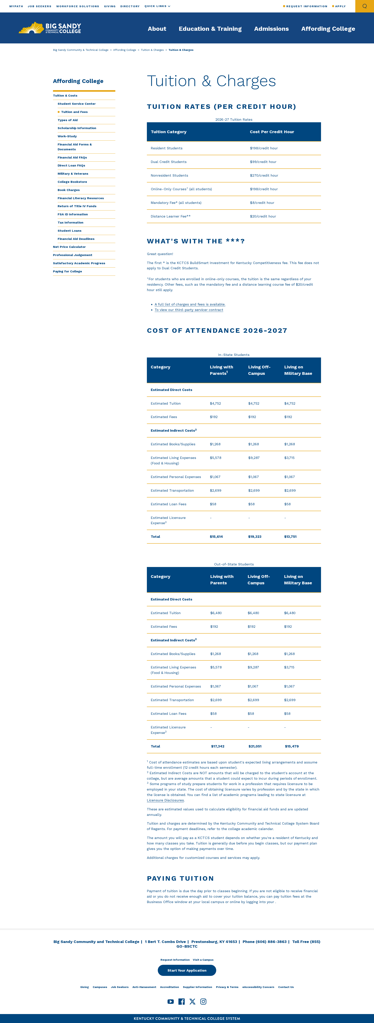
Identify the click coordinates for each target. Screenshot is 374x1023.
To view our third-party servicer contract (189, 310)
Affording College (328, 28)
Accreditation (169, 987)
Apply (340, 6)
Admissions (271, 28)
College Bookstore (72, 182)
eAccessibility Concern (258, 987)
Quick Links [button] (156, 6)
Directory (130, 6)
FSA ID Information (73, 214)
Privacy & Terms (227, 987)
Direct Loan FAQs (71, 165)
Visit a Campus (203, 959)
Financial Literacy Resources (81, 198)
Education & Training (210, 28)
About (157, 28)
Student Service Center (77, 104)
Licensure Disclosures (165, 800)
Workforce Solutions (77, 6)
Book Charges (69, 190)
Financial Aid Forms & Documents (75, 147)
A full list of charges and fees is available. (190, 304)
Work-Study (67, 136)
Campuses (100, 987)
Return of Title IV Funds (77, 206)
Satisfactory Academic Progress (79, 263)
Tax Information (70, 222)
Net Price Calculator (69, 247)
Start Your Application (187, 970)
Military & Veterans (73, 173)
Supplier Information (197, 987)
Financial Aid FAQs (72, 157)
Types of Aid (68, 120)
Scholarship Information (77, 128)
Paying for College (67, 271)
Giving (110, 6)
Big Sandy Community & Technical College (80, 49)
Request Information (306, 6)
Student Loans (69, 230)
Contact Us (286, 987)
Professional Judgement (72, 255)
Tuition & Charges (152, 49)
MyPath (16, 6)
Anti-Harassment (144, 987)
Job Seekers (40, 6)
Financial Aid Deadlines (76, 239)
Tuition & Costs (65, 95)
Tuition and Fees (74, 112)
